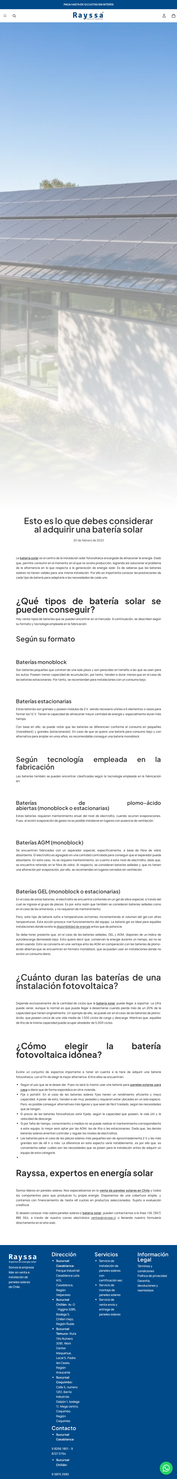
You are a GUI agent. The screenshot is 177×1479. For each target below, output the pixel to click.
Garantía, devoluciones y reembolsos (147, 1285)
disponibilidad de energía (73, 926)
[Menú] (5, 16)
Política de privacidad (152, 1276)
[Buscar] (14, 16)
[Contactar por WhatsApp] (166, 1468)
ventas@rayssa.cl (103, 1218)
